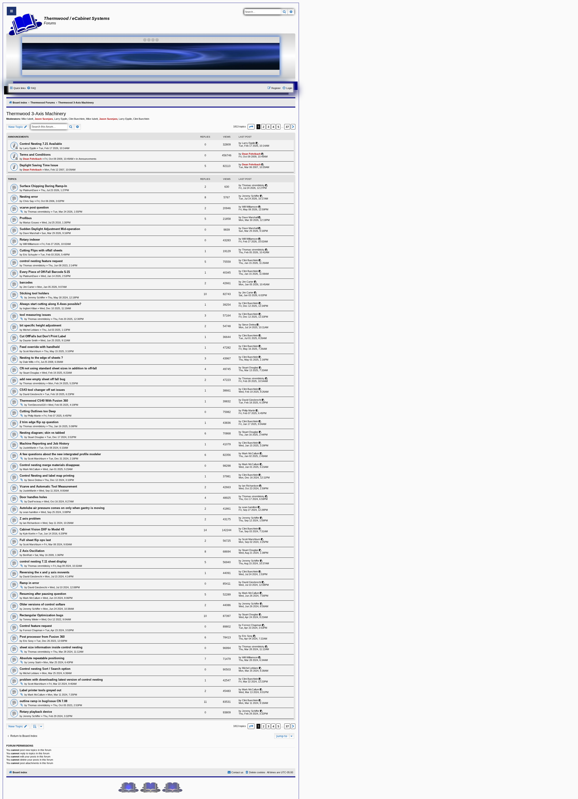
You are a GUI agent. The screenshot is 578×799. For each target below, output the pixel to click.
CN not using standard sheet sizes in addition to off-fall (58, 368)
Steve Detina (249, 324)
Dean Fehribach (32, 158)
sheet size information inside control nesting (51, 647)
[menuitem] (31, 88)
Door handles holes (33, 497)
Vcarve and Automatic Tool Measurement (48, 486)
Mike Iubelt (27, 118)
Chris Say (28, 201)
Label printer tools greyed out (40, 690)
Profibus (26, 218)
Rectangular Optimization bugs (41, 615)
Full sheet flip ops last (35, 540)
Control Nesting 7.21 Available (41, 143)
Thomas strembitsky (253, 185)
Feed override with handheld (40, 347)
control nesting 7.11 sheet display (43, 561)
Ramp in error (29, 583)
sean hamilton (30, 512)
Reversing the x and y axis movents (44, 572)
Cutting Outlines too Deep (38, 411)
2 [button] (263, 127)
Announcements (87, 158)
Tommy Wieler (31, 619)
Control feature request (36, 626)
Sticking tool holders (34, 293)
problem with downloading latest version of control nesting (61, 679)
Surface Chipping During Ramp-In (43, 186)
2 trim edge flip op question (39, 422)
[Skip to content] (11, 11)
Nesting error (29, 196)
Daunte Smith (30, 340)
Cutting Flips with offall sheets (41, 250)
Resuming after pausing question (43, 593)
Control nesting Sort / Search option (45, 668)
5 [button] (278, 127)
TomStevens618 (37, 404)
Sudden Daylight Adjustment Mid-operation (50, 229)
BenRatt (27, 555)
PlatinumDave (30, 190)
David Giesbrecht (32, 394)
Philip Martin (34, 415)
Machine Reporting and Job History (44, 443)
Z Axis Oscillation (32, 551)
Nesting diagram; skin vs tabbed (42, 432)
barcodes (26, 282)
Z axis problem (30, 518)
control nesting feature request (41, 261)
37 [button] (287, 127)
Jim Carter (29, 287)
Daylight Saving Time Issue (39, 165)
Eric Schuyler (30, 254)
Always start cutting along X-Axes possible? (50, 304)
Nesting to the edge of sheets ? (41, 357)
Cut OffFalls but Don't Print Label (43, 336)
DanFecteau (34, 501)
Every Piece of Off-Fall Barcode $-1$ (45, 272)
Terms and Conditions (35, 154)
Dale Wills (28, 362)
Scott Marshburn (32, 351)
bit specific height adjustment (40, 325)
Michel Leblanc (31, 329)
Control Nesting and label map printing (47, 475)
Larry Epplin (60, 118)
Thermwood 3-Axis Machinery (36, 113)
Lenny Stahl (34, 662)
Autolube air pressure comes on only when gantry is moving (62, 508)
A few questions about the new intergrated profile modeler (60, 454)
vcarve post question (34, 207)
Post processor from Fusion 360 (42, 636)
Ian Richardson (250, 485)
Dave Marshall (250, 217)
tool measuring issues (35, 314)
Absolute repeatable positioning (42, 658)
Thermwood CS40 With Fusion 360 (44, 400)
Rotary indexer (30, 239)
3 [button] (268, 127)
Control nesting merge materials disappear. (50, 465)
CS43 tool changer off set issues (42, 389)
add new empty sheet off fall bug (42, 379)
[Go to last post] (257, 143)
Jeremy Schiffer (250, 195)
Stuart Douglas (31, 372)
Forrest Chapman (32, 630)
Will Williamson (250, 206)
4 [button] (273, 127)
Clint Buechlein (77, 118)
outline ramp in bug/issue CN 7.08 (43, 701)
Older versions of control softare (42, 604)
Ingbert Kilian (30, 308)
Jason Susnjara (44, 118)
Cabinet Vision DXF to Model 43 (42, 529)
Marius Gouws (31, 222)
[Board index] (24, 24)
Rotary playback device (36, 711)
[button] (251, 126)
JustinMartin (29, 447)
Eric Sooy (28, 641)
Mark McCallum (250, 453)
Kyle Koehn (29, 533)
